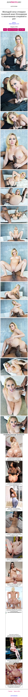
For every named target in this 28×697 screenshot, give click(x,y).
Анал (5, 29)
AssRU (14, 2)
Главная (10, 691)
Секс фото (21, 29)
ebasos (14, 22)
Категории (14, 6)
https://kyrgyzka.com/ (14, 23)
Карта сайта (17, 691)
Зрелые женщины (12, 29)
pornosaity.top (14, 695)
